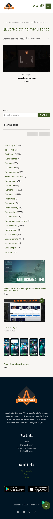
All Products (26, 471)
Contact (26, 477)
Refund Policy (26, 451)
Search (6, 110)
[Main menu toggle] (48, 6)
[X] (29, 512)
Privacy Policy (26, 445)
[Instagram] (35, 512)
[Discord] (18, 512)
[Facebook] (24, 512)
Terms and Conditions (26, 448)
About (26, 474)
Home (5, 22)
